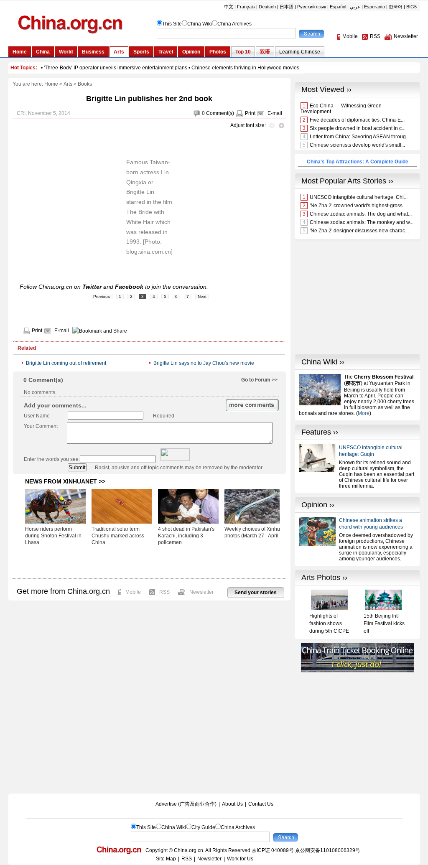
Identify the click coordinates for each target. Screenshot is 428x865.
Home (51, 84)
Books (85, 84)
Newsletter (201, 592)
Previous (101, 296)
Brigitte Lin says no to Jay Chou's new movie (203, 363)
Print (250, 113)
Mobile (133, 592)
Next (202, 296)
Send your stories (255, 592)
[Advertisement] (149, 561)
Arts (68, 84)
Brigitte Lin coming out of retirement (66, 363)
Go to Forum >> (259, 380)
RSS (164, 592)
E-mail (275, 113)
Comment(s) (220, 113)
